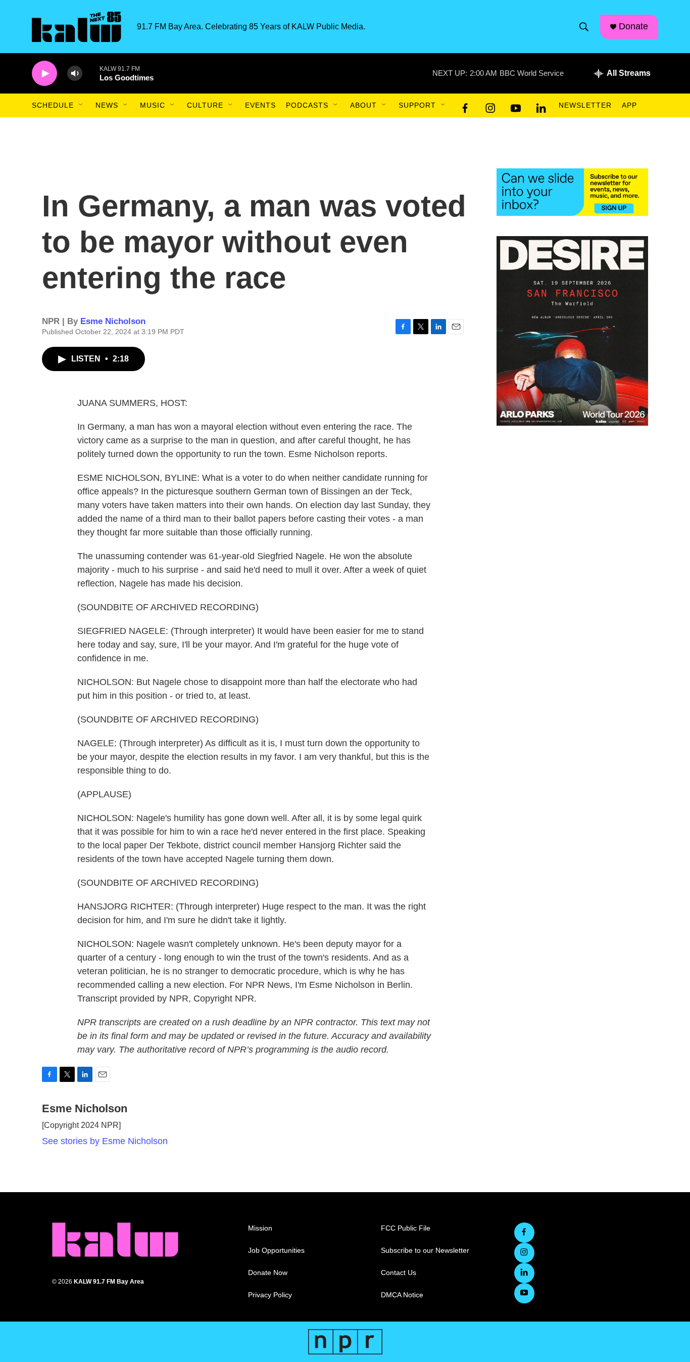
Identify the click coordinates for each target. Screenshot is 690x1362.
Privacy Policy (270, 1295)
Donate (633, 26)
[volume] (74, 73)
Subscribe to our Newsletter (425, 1250)
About (363, 105)
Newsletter (585, 105)
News (106, 105)
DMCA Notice (402, 1295)
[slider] (90, 73)
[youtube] (515, 105)
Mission (260, 1228)
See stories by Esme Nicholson (105, 1141)
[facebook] (465, 105)
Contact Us (398, 1273)
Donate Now (267, 1273)
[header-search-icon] (584, 26)
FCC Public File (405, 1228)
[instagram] (490, 105)
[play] (44, 73)
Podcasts (307, 105)
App (629, 105)
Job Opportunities (276, 1250)
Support (417, 105)
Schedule (53, 105)
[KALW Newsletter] (572, 192)
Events (260, 105)
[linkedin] (541, 105)
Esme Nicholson (112, 321)
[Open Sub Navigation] (81, 105)
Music (152, 105)
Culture (205, 105)
